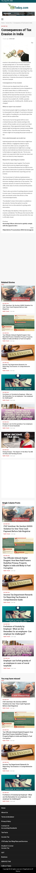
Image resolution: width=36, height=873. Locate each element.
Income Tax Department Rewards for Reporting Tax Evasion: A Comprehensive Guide (18, 353)
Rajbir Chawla (6, 311)
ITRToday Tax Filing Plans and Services (14, 841)
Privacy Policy (6, 821)
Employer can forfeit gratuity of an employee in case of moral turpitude (18, 412)
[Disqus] (18, 257)
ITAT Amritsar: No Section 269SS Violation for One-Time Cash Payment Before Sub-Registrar (18, 293)
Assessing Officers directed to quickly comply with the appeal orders (17, 223)
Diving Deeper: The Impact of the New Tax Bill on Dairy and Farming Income (18, 440)
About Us (4, 812)
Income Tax (4, 26)
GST (2, 852)
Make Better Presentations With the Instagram (18, 229)
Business (4, 857)
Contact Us (5, 826)
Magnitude (26, 869)
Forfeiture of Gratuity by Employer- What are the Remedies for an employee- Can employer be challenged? (18, 382)
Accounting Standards (9, 828)
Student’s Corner (7, 846)
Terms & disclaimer (7, 817)
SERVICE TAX (6, 861)
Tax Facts (4, 832)
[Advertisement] (18, 479)
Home (3, 808)
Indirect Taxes (6, 866)
